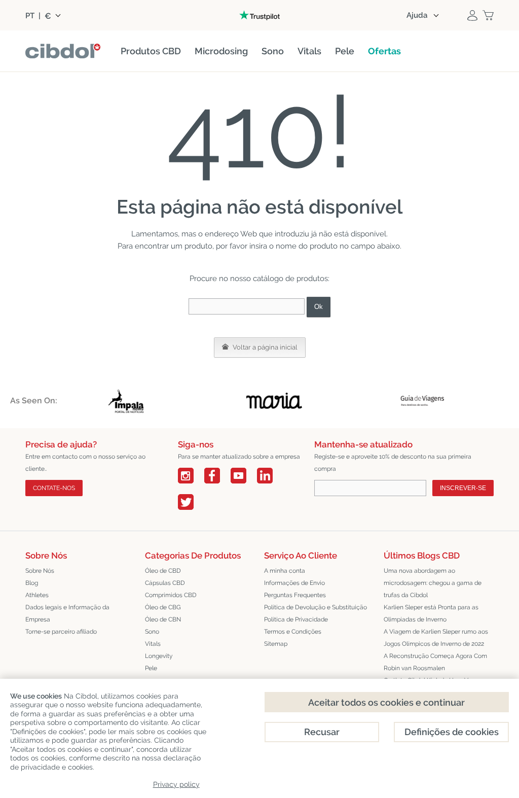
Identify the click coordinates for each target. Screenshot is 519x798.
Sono (152, 631)
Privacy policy (176, 784)
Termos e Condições (292, 631)
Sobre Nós (39, 570)
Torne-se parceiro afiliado (61, 631)
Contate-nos (54, 488)
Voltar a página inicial (264, 347)
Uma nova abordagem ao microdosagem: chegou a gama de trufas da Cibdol (432, 583)
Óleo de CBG (163, 607)
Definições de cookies (451, 731)
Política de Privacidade (296, 619)
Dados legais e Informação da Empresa (67, 613)
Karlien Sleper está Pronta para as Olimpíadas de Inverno (431, 613)
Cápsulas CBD (165, 582)
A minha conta (284, 570)
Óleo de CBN (163, 619)
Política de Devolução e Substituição (315, 607)
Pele (151, 668)
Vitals (153, 643)
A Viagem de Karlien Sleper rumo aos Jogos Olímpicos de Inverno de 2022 (436, 637)
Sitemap (275, 643)
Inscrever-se (463, 488)
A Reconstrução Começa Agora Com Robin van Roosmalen (435, 662)
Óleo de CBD (163, 570)
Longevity (159, 656)
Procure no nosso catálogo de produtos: (259, 278)
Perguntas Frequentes (295, 595)
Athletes (37, 595)
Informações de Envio (294, 582)
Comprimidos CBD (171, 595)
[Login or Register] (472, 15)
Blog (31, 582)
